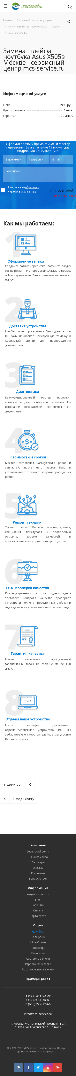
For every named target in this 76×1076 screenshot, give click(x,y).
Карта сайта (38, 916)
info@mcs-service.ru (38, 1014)
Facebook (28, 1067)
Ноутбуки (38, 931)
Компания (38, 845)
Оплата (38, 910)
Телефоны (38, 937)
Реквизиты (38, 873)
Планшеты (38, 953)
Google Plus (57, 1067)
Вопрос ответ (38, 878)
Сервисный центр (38, 851)
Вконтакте (18, 1067)
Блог (38, 899)
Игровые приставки (38, 964)
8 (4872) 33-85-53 (38, 1000)
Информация (38, 888)
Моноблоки (38, 942)
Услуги (38, 925)
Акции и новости (38, 894)
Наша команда (38, 857)
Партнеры (38, 862)
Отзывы (38, 868)
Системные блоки (38, 958)
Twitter (38, 1067)
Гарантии (38, 905)
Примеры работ (38, 979)
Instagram (48, 1067)
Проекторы (38, 948)
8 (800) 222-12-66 (38, 1004)
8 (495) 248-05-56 (38, 995)
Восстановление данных (38, 969)
